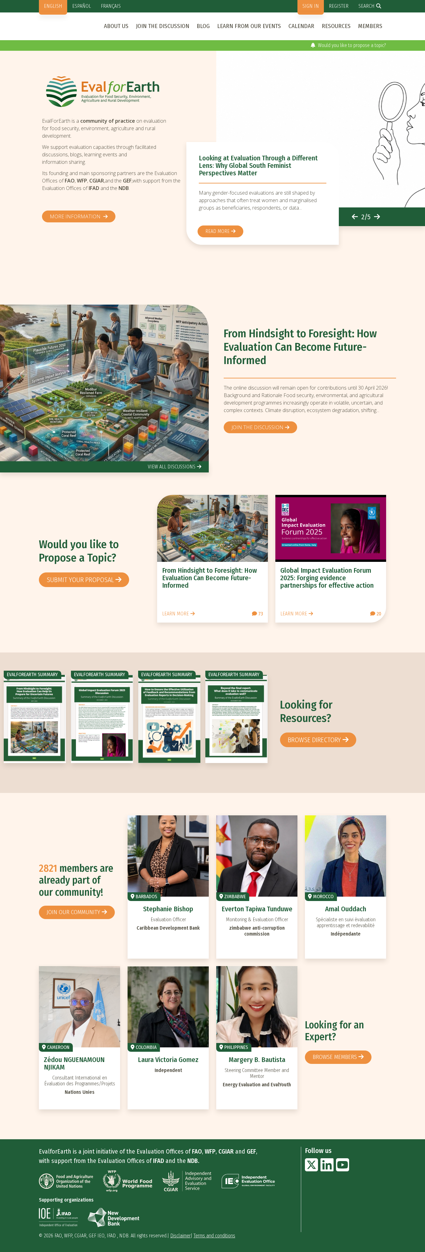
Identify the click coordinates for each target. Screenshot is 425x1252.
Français (111, 6)
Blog (203, 26)
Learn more (175, 614)
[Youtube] (342, 1169)
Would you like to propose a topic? (351, 45)
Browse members (335, 1056)
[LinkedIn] (327, 1169)
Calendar (301, 26)
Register (338, 6)
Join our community (73, 912)
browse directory (314, 740)
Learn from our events (249, 26)
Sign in (310, 6)
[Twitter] (311, 1169)
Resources (336, 26)
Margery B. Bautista (257, 1059)
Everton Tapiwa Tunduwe (257, 909)
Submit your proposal (80, 580)
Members (370, 26)
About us (116, 26)
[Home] (114, 91)
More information (76, 216)
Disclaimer (180, 1236)
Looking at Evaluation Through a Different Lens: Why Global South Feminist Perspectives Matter (258, 165)
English (53, 6)
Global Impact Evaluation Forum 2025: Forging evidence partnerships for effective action (327, 578)
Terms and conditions (214, 1236)
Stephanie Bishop (168, 909)
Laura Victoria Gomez (168, 1059)
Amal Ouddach (345, 909)
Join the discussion (162, 26)
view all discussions (171, 467)
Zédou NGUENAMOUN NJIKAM (74, 1063)
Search (366, 6)
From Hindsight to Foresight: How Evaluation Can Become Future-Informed (300, 347)
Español (81, 6)
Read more (217, 231)
